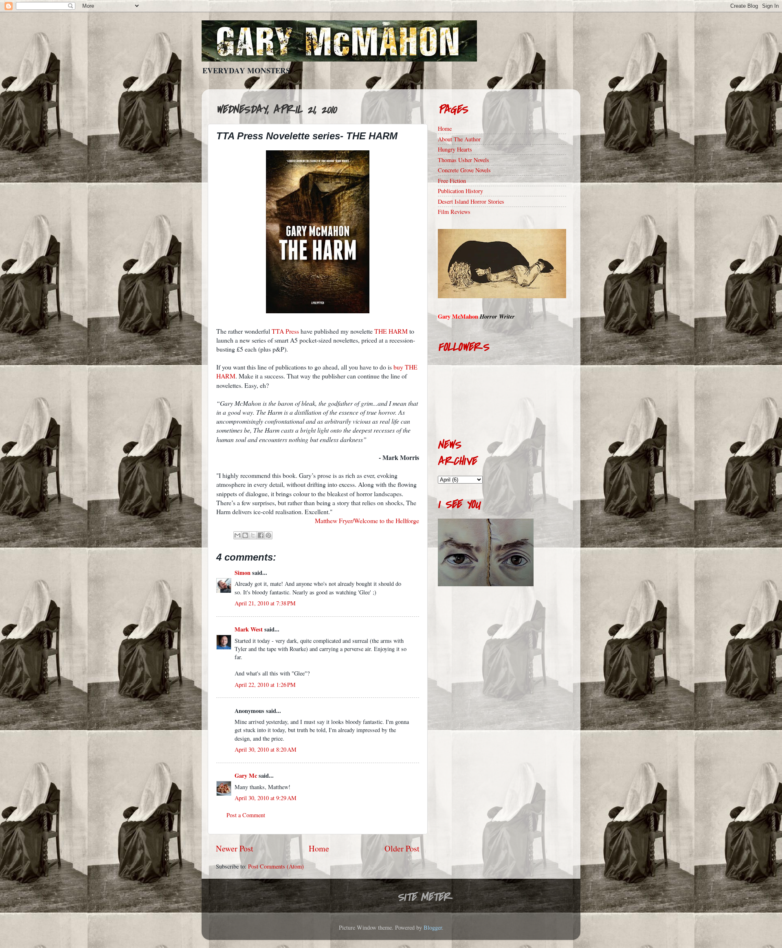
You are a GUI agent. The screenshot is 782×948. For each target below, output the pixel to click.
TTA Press (285, 331)
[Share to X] (253, 535)
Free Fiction (452, 181)
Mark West (249, 629)
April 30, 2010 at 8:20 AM (266, 749)
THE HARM (391, 331)
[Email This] (237, 535)
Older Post (402, 848)
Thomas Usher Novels (463, 160)
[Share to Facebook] (261, 535)
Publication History (460, 191)
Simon (242, 572)
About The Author (459, 139)
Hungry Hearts (455, 149)
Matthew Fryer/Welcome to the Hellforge (367, 520)
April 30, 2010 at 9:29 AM (266, 798)
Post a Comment (245, 815)
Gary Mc (246, 775)
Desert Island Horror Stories (471, 201)
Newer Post (234, 848)
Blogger (433, 927)
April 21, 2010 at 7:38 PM (265, 603)
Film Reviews (454, 212)
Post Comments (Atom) (276, 866)
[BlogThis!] (245, 535)
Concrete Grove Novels (464, 170)
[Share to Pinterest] (268, 535)
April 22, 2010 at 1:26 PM (265, 684)
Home (319, 848)
